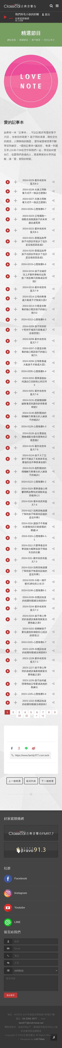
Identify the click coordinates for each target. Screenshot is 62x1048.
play (5, 17)
